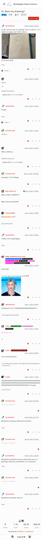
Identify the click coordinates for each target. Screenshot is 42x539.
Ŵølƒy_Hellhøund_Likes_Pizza (15, 256)
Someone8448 (10, 213)
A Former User (10, 131)
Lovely (7, 377)
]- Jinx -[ (8, 350)
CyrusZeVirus (10, 26)
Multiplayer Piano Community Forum (26, 4)
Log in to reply (33, 18)
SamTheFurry (10, 304)
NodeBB (20, 531)
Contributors (29, 531)
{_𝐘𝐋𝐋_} (7, 326)
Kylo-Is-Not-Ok (10, 191)
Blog (4, 14)
